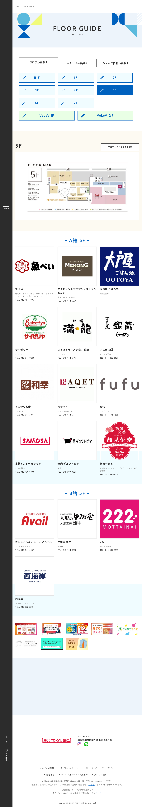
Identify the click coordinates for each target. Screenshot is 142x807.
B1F (37, 78)
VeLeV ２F (105, 115)
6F (37, 103)
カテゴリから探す (77, 63)
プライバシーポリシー (105, 768)
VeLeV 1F (47, 115)
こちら (91, 784)
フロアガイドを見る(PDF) (120, 147)
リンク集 (84, 768)
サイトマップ (67, 768)
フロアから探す (39, 62)
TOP (6, 740)
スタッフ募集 (100, 774)
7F (76, 103)
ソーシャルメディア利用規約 (74, 774)
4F (76, 90)
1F (76, 78)
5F (115, 90)
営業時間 (6, 757)
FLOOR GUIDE (28, 6)
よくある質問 (48, 768)
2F (115, 78)
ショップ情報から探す (116, 63)
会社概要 (50, 774)
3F (37, 90)
